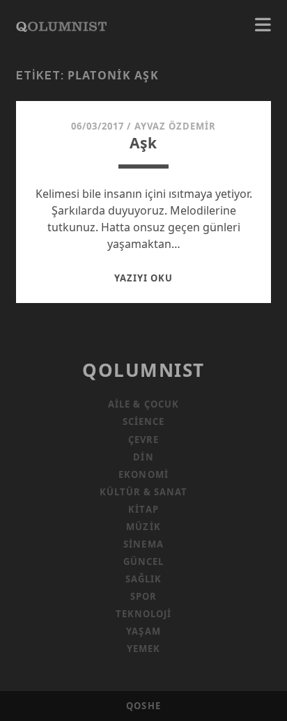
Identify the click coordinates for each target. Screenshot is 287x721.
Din (143, 457)
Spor (143, 596)
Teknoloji (143, 613)
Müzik (143, 526)
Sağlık (143, 579)
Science (143, 421)
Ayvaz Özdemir (175, 126)
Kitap (143, 509)
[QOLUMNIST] (61, 25)
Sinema (143, 544)
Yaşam (143, 631)
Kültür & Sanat (144, 492)
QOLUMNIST (143, 369)
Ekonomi (143, 474)
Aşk (143, 143)
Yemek (143, 648)
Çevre (143, 439)
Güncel (143, 561)
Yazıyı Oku (143, 278)
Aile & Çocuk (143, 404)
